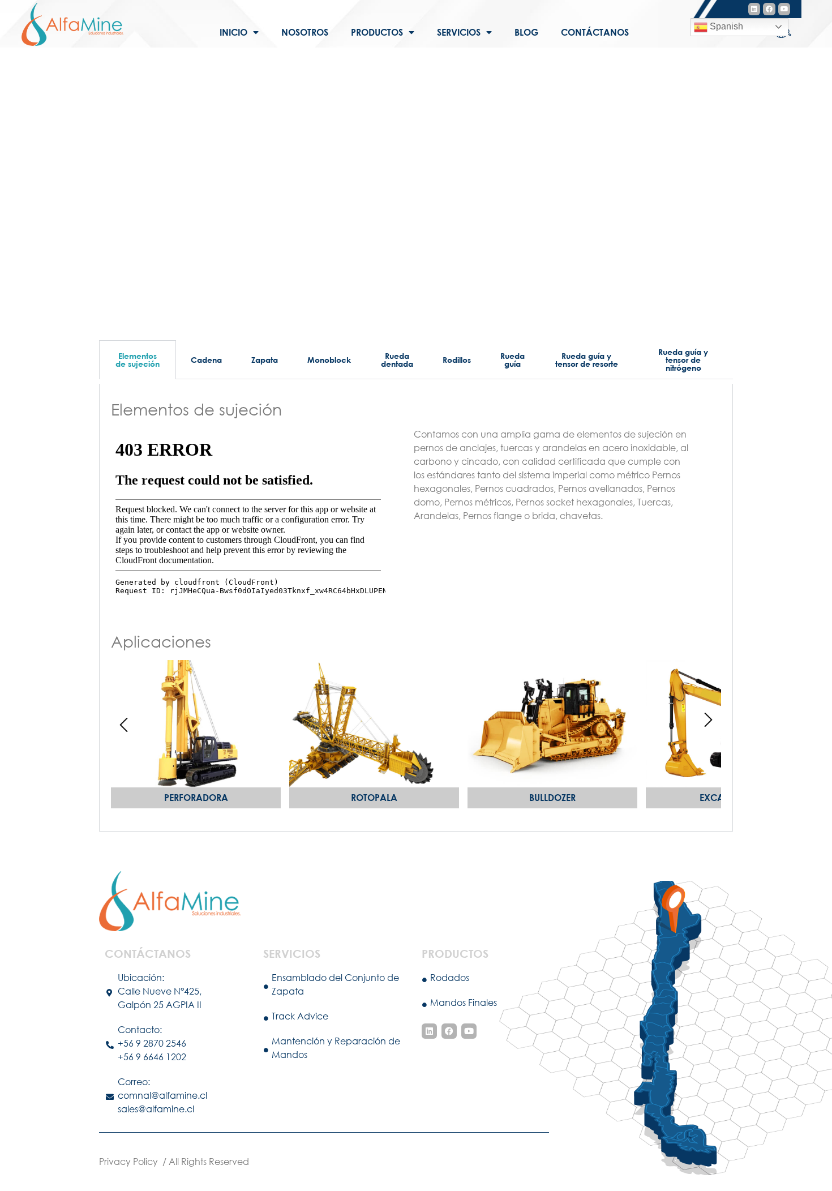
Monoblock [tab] (329, 360)
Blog (526, 32)
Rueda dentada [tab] (397, 360)
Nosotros (304, 32)
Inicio (233, 32)
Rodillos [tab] (457, 360)
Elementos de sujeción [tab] (137, 360)
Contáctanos (595, 32)
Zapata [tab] (264, 360)
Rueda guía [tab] (512, 360)
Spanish (725, 26)
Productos (377, 32)
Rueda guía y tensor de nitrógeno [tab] (683, 359)
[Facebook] (769, 9)
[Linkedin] (754, 9)
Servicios (459, 32)
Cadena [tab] (206, 360)
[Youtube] (784, 9)
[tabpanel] (416, 608)
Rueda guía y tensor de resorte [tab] (586, 360)
